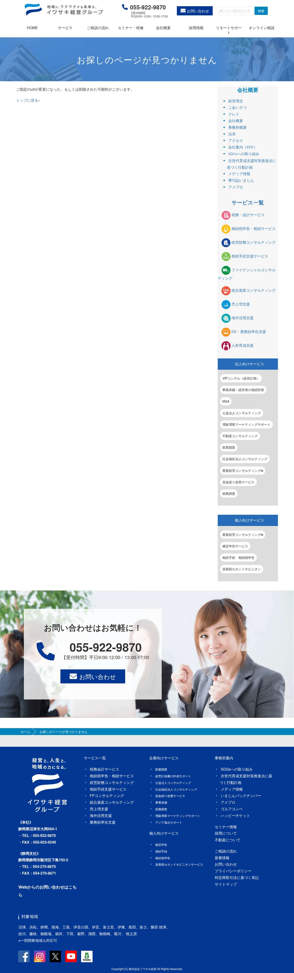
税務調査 (228, 493)
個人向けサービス (249, 520)
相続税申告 (162, 858)
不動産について (227, 839)
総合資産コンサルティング (254, 290)
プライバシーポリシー (233, 870)
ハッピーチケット (235, 815)
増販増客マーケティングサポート (246, 424)
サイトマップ (226, 884)
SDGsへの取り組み (243, 154)
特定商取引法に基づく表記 (237, 877)
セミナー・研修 (131, 27)
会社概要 (163, 27)
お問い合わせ (198, 11)
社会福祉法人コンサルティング (244, 458)
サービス (65, 27)
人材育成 (243, 345)
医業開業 (228, 447)
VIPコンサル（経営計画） (241, 378)
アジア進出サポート (168, 822)
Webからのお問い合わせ (41, 887)
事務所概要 (237, 127)
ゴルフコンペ (232, 808)
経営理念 (235, 101)
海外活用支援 (243, 317)
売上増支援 (241, 304)
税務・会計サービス (248, 214)
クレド (233, 114)
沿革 (232, 134)
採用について (226, 833)
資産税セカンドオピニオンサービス (179, 864)
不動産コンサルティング (240, 435)
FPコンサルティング (107, 795)
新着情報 (222, 857)
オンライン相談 (261, 27)
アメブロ (235, 187)
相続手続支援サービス (250, 256)
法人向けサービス (249, 363)
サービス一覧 (248, 202)
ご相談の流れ (98, 27)
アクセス (235, 141)
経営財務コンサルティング (254, 242)
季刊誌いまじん (241, 180)
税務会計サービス (104, 769)
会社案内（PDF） (242, 147)
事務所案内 (224, 758)
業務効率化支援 (103, 822)
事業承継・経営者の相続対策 (243, 389)
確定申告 (161, 844)
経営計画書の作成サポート (173, 776)
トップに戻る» (28, 100)
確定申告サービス (235, 546)
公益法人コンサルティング (241, 413)
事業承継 (161, 802)
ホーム (25, 731)
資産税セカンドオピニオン (241, 569)
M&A (225, 401)
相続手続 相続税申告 (238, 557)
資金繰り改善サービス (238, 482)
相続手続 (161, 851)
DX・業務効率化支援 (249, 331)
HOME (32, 27)
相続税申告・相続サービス (254, 228)
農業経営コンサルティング (241, 470)
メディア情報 (239, 174)
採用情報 (196, 27)
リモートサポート (229, 30)
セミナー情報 (226, 826)
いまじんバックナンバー (241, 795)
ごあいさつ (237, 107)
